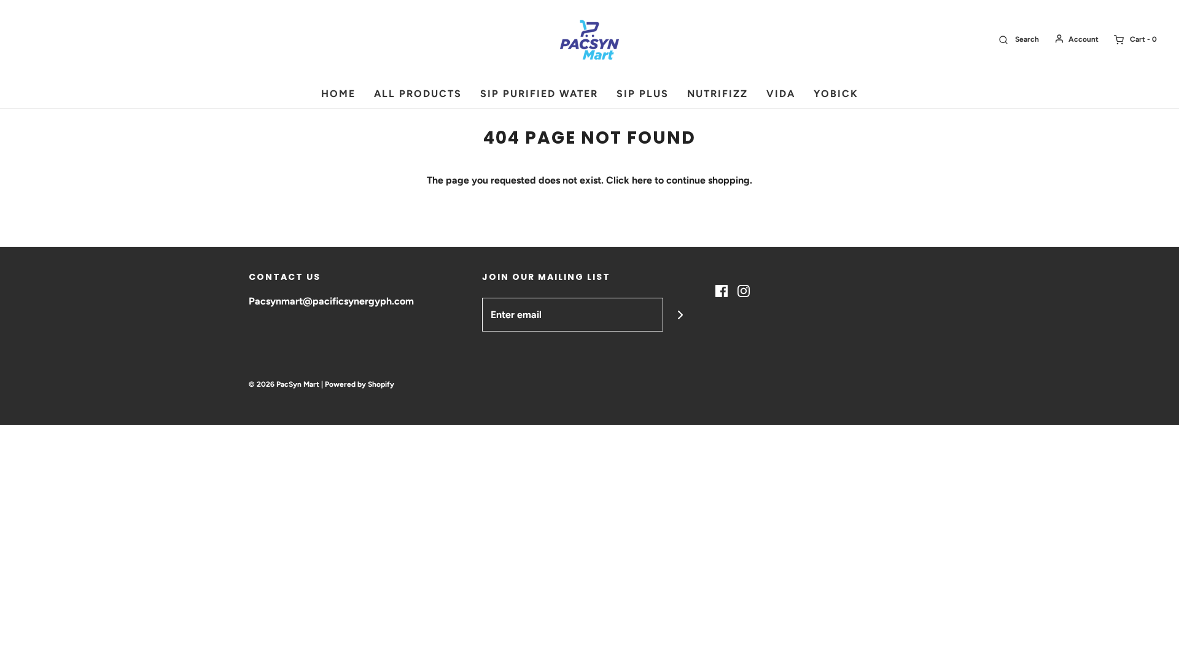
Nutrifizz (717, 93)
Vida (780, 93)
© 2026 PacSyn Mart (284, 384)
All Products (418, 93)
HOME (338, 93)
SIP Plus (643, 93)
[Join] (680, 315)
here (642, 180)
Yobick (836, 93)
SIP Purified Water (539, 93)
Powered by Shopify (359, 384)
